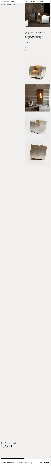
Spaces (38, 1)
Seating (14, 4)
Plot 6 (34, 1)
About (41, 1)
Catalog (12, 1)
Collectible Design (4, 4)
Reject (41, 462)
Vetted (27, 1)
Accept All (46, 462)
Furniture (9, 4)
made (31, 1)
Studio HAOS (4, 447)
